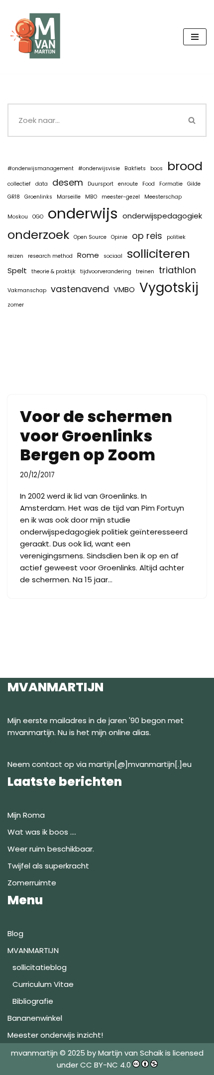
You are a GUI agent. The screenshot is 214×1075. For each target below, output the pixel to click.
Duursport (100, 184)
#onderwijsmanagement (40, 168)
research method (50, 256)
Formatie (171, 184)
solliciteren (158, 253)
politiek (176, 237)
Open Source (90, 237)
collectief (19, 184)
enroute (128, 184)
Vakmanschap (26, 290)
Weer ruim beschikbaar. (50, 849)
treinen (145, 271)
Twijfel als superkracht (48, 865)
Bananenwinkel (34, 1018)
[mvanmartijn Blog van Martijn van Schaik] (37, 37)
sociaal (113, 256)
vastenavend (80, 289)
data (41, 184)
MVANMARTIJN (33, 950)
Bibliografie (32, 1001)
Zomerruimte (31, 882)
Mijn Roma (26, 815)
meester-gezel (121, 197)
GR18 (13, 197)
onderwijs (83, 213)
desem (67, 182)
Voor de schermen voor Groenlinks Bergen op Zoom (96, 435)
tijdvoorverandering (105, 271)
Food (148, 184)
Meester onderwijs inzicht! (55, 1035)
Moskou (17, 216)
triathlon (177, 270)
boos (156, 168)
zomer (15, 305)
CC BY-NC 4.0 (105, 1065)
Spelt (17, 270)
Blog (15, 933)
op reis (147, 235)
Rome (88, 255)
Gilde (194, 184)
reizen (15, 256)
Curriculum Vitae (43, 984)
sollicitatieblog (39, 967)
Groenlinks (38, 197)
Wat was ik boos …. (41, 832)
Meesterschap (163, 197)
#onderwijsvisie (99, 168)
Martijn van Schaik (130, 1053)
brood (185, 166)
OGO (37, 216)
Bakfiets (135, 168)
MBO (91, 197)
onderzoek (38, 234)
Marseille (69, 197)
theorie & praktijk (53, 271)
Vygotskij (169, 287)
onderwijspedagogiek (162, 216)
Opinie (119, 237)
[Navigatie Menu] (195, 36)
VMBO (124, 289)
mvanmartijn (35, 1053)
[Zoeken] (193, 120)
